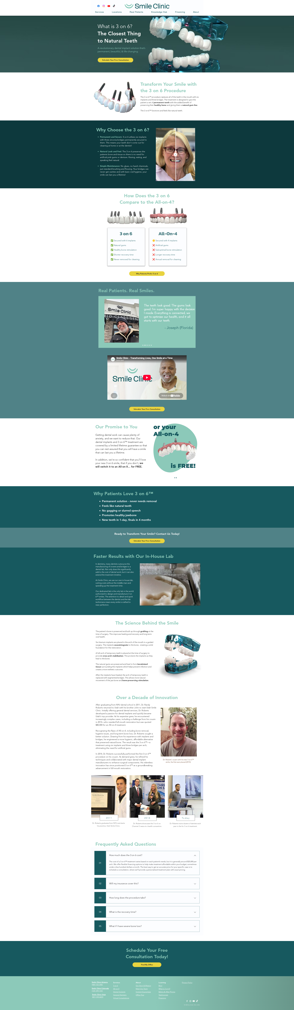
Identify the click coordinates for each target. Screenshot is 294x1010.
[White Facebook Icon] (187, 1001)
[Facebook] (98, 6)
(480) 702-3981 (97, 985)
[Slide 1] (174, 477)
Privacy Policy (187, 982)
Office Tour (140, 995)
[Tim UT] (151, 345)
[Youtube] (108, 6)
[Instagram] (103, 6)
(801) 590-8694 (97, 997)
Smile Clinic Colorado (100, 988)
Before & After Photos (167, 992)
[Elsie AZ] (149, 345)
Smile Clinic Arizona (100, 982)
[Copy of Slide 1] (176, 477)
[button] (99, 12)
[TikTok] (114, 6)
